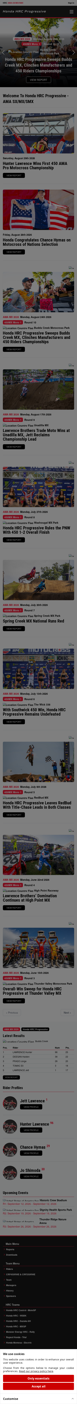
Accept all (38, 1386)
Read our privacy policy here (36, 1371)
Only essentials (38, 1378)
